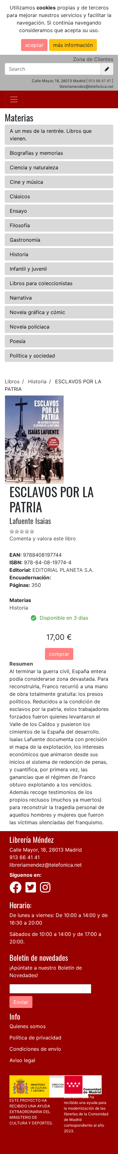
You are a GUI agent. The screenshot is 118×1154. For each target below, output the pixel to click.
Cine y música (26, 182)
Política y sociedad (32, 355)
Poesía (17, 341)
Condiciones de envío (35, 1049)
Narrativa (21, 298)
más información (73, 45)
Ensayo (18, 211)
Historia (19, 254)
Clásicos (20, 196)
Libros (12, 381)
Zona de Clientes (93, 59)
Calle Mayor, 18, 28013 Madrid (45, 850)
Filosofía (20, 225)
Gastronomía (25, 240)
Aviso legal (22, 1060)
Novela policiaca (29, 327)
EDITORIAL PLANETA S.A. (62, 570)
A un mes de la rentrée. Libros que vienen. (51, 135)
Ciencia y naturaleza (34, 167)
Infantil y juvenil (28, 269)
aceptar (34, 45)
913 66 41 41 (99, 80)
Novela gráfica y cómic (37, 312)
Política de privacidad (35, 1037)
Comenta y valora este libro (42, 538)
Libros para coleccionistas (41, 283)
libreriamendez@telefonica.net (45, 865)
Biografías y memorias (36, 153)
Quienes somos (27, 1026)
